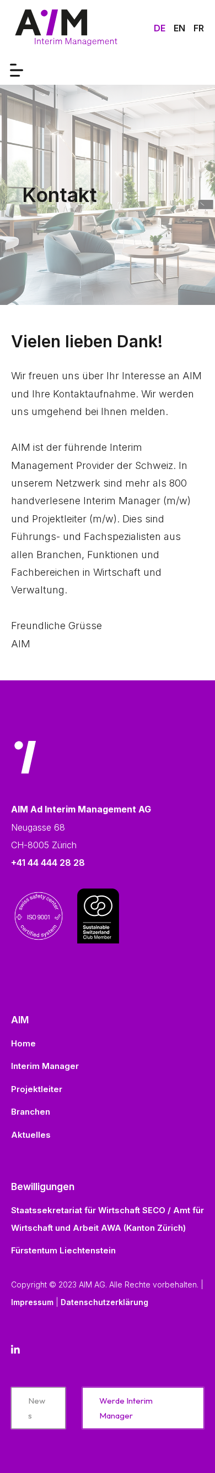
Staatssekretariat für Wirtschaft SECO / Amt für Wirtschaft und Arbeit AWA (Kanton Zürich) (107, 1219)
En (179, 28)
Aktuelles (31, 1135)
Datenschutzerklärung (104, 1302)
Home (23, 1043)
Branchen (30, 1111)
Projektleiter (36, 1089)
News (36, 1408)
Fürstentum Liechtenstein (63, 1250)
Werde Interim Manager (126, 1408)
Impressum (32, 1302)
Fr (199, 28)
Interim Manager (45, 1066)
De (159, 28)
